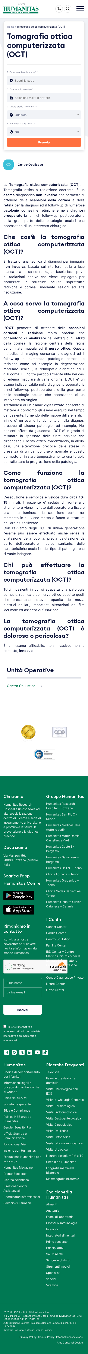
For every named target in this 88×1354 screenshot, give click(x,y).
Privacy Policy (28, 1337)
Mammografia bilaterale (62, 1179)
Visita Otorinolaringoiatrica (64, 1143)
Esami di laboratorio (59, 1217)
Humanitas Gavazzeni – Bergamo (62, 859)
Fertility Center (56, 945)
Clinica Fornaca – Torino (62, 874)
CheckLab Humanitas (61, 1162)
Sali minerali (54, 1254)
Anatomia (52, 1210)
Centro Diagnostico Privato (65, 977)
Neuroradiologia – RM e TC (65, 1155)
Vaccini (51, 1279)
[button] (80, 9)
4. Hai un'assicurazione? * (21, 123)
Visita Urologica (57, 1149)
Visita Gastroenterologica (63, 1118)
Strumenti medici (58, 1266)
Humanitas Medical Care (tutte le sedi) (63, 827)
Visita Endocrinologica (61, 1112)
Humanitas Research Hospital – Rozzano (60, 806)
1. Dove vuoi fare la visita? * (22, 72)
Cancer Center (56, 926)
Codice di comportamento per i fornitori (21, 1074)
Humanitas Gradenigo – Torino (62, 883)
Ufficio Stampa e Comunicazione (15, 1136)
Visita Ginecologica (59, 1124)
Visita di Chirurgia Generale (65, 1099)
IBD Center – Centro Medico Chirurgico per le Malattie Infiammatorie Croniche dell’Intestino (63, 958)
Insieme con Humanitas (19, 1150)
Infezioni (52, 1229)
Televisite (52, 1072)
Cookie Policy (46, 1337)
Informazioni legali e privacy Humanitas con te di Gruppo (21, 1087)
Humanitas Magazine (18, 1167)
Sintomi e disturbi (58, 1260)
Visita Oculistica (57, 1131)
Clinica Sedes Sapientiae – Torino (64, 893)
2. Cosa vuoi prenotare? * (21, 89)
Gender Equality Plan (17, 1127)
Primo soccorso (56, 1241)
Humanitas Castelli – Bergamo (60, 849)
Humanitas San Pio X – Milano (61, 816)
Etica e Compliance (16, 1110)
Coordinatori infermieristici (21, 1197)
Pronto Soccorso (14, 1173)
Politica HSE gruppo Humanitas (17, 1119)
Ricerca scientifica (16, 1180)
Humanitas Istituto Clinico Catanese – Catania (63, 904)
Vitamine (52, 1285)
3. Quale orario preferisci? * (22, 106)
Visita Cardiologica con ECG (62, 1091)
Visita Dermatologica (60, 1106)
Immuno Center (56, 971)
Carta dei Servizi (14, 1098)
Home (10, 26)
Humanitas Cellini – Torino (64, 868)
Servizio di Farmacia (17, 1203)
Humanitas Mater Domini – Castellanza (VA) (64, 838)
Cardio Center (56, 933)
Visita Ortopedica (58, 1137)
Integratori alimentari (60, 1235)
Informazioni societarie (69, 1337)
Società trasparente (17, 1104)
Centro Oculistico (30, 164)
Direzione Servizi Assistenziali (15, 1188)
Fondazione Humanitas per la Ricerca (22, 1159)
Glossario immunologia (61, 1223)
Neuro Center (55, 983)
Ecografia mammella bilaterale (60, 1170)
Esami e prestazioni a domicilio (61, 1080)
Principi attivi (55, 1248)
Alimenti (51, 1204)
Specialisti (53, 1272)
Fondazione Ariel (14, 1144)
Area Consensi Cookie (70, 1342)
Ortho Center (55, 990)
